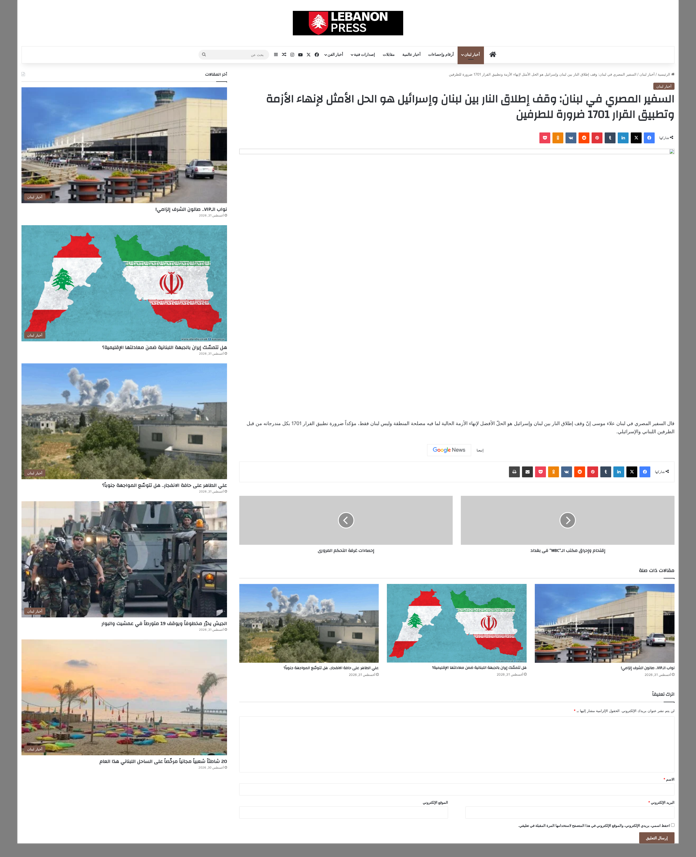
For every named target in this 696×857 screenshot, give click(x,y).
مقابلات (389, 55)
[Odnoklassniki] (557, 137)
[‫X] (636, 137)
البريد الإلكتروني (661, 802)
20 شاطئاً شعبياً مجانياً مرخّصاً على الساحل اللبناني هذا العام (163, 761)
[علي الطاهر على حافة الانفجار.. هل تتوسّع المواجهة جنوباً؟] (309, 623)
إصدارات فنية (364, 55)
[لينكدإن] (623, 137)
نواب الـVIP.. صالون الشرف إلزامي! (648, 668)
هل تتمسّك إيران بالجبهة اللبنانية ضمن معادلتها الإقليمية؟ (479, 667)
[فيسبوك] (649, 137)
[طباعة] (514, 471)
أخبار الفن (335, 55)
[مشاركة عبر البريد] (527, 471)
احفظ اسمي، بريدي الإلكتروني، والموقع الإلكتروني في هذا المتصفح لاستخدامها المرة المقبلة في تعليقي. (594, 825)
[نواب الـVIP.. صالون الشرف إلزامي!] (605, 623)
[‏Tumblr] (610, 137)
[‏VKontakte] (571, 137)
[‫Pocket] (544, 137)
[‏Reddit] (584, 137)
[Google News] (449, 450)
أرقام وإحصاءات (441, 55)
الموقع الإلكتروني (435, 802)
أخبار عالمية (411, 55)
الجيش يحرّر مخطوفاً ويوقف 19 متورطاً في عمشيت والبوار (164, 623)
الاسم (669, 779)
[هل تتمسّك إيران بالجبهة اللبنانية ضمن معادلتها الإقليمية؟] (457, 623)
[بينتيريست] (597, 137)
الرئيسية (664, 74)
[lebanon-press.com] (348, 23)
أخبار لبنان (472, 55)
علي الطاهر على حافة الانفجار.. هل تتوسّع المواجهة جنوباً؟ (331, 668)
